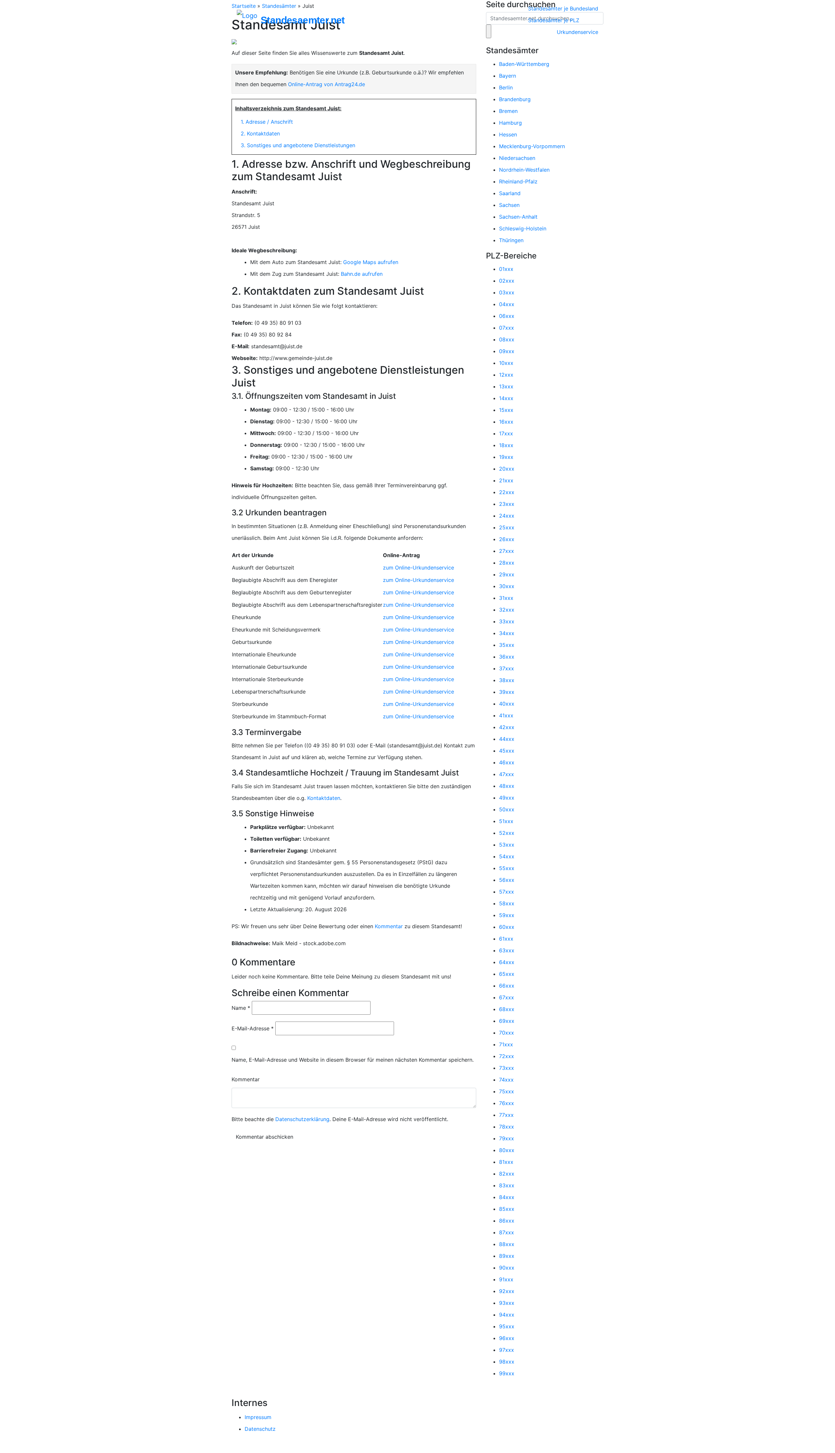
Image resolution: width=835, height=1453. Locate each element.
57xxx (506, 891)
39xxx (506, 692)
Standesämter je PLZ (553, 20)
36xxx (506, 656)
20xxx (506, 468)
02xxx (506, 280)
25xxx (506, 527)
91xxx (506, 1279)
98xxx (506, 1361)
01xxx (506, 269)
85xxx (506, 1209)
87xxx (506, 1232)
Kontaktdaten (323, 798)
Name (241, 1008)
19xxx (506, 457)
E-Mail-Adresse (253, 1028)
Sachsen (509, 205)
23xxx (506, 504)
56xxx (506, 880)
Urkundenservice (577, 32)
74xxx (506, 1079)
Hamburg (510, 122)
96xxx (506, 1338)
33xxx (506, 621)
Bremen (508, 111)
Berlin (506, 87)
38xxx (506, 680)
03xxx (506, 292)
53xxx (506, 844)
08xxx (506, 339)
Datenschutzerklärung (302, 1119)
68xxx (506, 1009)
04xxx (506, 304)
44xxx (506, 739)
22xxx (506, 492)
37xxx (506, 668)
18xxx (506, 445)
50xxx (506, 809)
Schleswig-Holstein (522, 228)
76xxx (506, 1103)
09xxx (506, 351)
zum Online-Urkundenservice (418, 567)
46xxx (506, 762)
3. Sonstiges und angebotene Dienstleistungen (298, 145)
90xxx (506, 1267)
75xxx (506, 1091)
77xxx (506, 1115)
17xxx (506, 433)
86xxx (506, 1220)
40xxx (506, 703)
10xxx (506, 363)
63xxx (506, 950)
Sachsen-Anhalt (518, 216)
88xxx (506, 1244)
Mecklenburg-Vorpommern (532, 146)
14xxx (506, 398)
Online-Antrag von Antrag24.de (326, 84)
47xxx (506, 774)
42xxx (506, 727)
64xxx (506, 962)
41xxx (506, 715)
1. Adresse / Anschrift (267, 121)
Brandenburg (515, 99)
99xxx (506, 1373)
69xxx (506, 1021)
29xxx (506, 574)
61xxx (506, 938)
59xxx (506, 915)
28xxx (506, 562)
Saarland (510, 193)
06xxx (506, 316)
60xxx (506, 927)
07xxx (506, 327)
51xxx (506, 821)
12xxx (506, 374)
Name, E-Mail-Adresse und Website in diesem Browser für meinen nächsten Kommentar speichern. (353, 1059)
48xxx (506, 786)
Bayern (507, 75)
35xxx (506, 645)
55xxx (506, 868)
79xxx (506, 1138)
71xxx (506, 1044)
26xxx (506, 539)
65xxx (506, 974)
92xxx (506, 1291)
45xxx (506, 750)
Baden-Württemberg (524, 64)
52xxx (506, 833)
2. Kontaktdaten (260, 133)
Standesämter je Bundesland (563, 8)
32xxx (506, 609)
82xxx (506, 1173)
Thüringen (511, 240)
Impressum (258, 1417)
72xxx (506, 1056)
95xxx (506, 1326)
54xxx (506, 856)
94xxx (506, 1314)
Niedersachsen (517, 158)
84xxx (506, 1197)
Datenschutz (260, 1429)
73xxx (506, 1068)
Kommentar (389, 926)
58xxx (506, 903)
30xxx (506, 586)
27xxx (506, 551)
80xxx (506, 1150)
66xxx (506, 985)
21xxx (506, 480)
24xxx (506, 515)
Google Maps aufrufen (370, 262)
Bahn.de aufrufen (362, 274)
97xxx (506, 1350)
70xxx (506, 1032)
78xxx (506, 1126)
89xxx (506, 1256)
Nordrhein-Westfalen (524, 169)
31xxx (506, 598)
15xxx (506, 410)
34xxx (506, 633)
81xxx (506, 1162)
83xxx (506, 1185)
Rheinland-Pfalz (518, 181)
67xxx (506, 997)
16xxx (506, 421)
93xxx (506, 1303)
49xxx (506, 797)
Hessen (508, 134)
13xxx (506, 386)
